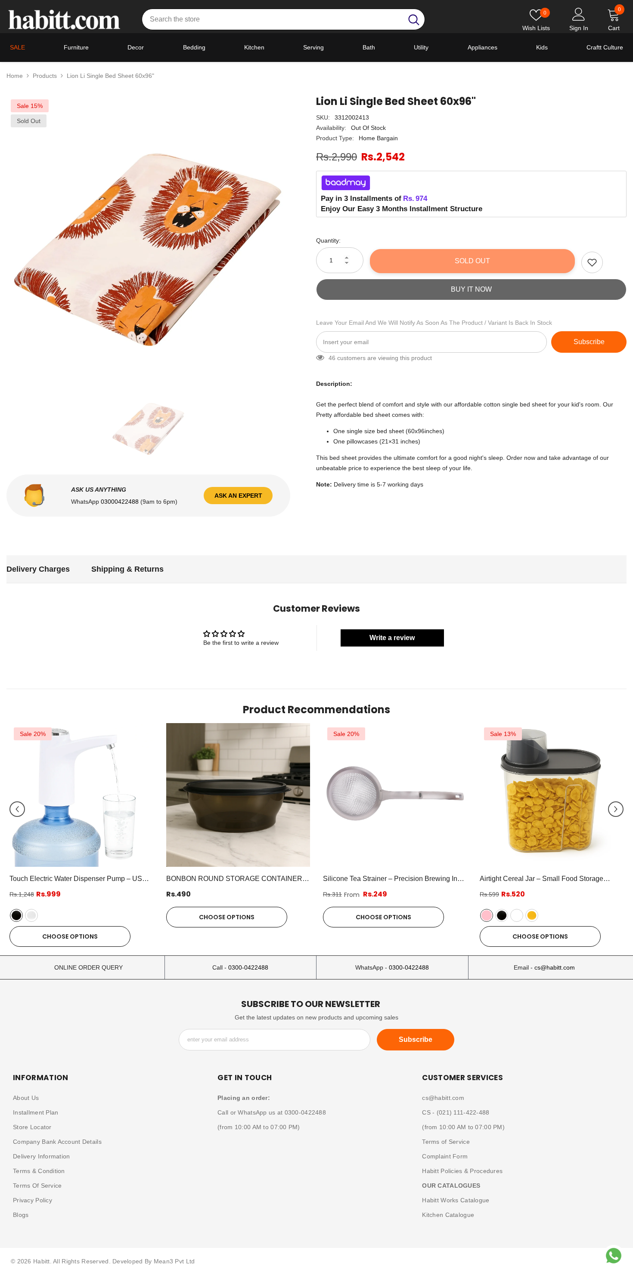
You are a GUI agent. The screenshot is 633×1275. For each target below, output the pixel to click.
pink (486, 915)
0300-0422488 (248, 967)
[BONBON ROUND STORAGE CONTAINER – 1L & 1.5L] (238, 795)
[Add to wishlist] (592, 262)
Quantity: (328, 240)
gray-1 (516, 915)
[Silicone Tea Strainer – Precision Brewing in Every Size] (395, 795)
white (31, 915)
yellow (531, 915)
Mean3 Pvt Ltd (174, 1261)
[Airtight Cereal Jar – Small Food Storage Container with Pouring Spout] (552, 795)
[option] (148, 237)
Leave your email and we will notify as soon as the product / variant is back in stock (434, 322)
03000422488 (120, 501)
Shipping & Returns (127, 569)
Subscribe (589, 341)
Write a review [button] (392, 637)
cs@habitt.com (554, 967)
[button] (17, 809)
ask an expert (238, 495)
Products (45, 75)
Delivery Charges (38, 569)
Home (14, 75)
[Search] (283, 19)
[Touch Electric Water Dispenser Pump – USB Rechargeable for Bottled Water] (81, 795)
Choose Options (70, 936)
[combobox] (272, 19)
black (16, 915)
